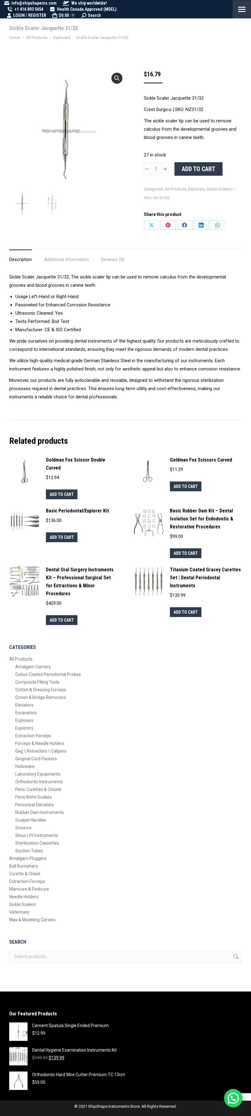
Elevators (24, 705)
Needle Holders (23, 896)
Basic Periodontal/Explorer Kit (77, 511)
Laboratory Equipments (38, 774)
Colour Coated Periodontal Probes (48, 674)
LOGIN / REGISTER (29, 15)
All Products (175, 189)
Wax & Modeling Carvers (32, 919)
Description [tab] (20, 259)
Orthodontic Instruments (39, 781)
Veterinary (19, 912)
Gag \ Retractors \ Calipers (40, 751)
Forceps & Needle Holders (39, 743)
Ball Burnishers (23, 866)
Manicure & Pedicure (29, 889)
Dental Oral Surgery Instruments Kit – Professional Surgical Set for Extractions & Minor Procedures (80, 581)
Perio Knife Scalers (33, 797)
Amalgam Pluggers (28, 858)
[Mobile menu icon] (242, 9)
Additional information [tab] (66, 259)
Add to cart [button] (62, 494)
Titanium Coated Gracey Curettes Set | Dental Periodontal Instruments (205, 578)
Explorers (196, 189)
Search (235, 956)
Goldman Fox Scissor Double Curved (75, 464)
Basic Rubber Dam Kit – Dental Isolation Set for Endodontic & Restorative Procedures (201, 519)
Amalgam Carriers (33, 666)
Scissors (23, 827)
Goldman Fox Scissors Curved (201, 460)
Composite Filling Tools (37, 682)
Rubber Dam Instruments (39, 812)
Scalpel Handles (30, 820)
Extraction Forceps (33, 735)
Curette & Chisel (24, 873)
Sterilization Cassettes (37, 843)
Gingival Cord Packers (36, 758)
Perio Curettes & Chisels (38, 789)
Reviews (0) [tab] (112, 259)
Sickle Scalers (219, 189)
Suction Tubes (29, 850)
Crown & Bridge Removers (40, 697)
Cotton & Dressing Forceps (40, 689)
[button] (116, 78)
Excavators (26, 712)
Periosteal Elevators (34, 804)
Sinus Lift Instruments (36, 835)
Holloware (25, 766)
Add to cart (198, 169)
